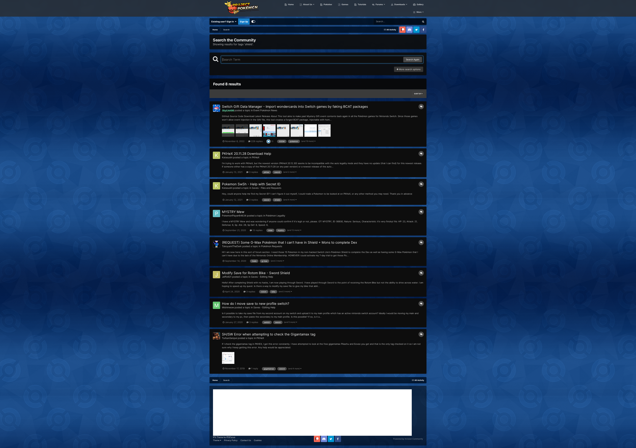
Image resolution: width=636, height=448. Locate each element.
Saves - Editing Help (262, 276)
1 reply (254, 368)
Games (344, 4)
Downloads (399, 4)
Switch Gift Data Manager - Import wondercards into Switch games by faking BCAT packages (295, 107)
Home (291, 4)
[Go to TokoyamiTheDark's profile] (216, 244)
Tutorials (361, 4)
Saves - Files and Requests (266, 187)
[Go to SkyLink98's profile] (216, 108)
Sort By (418, 94)
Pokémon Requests (271, 246)
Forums (379, 4)
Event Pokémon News (265, 110)
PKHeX (255, 157)
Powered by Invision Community (408, 439)
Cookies (258, 440)
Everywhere (410, 21)
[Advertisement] (312, 412)
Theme (216, 440)
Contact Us (245, 440)
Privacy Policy (231, 440)
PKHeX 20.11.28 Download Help (246, 154)
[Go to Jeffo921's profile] (216, 274)
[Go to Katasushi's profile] (216, 155)
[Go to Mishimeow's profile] (216, 305)
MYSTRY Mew (233, 212)
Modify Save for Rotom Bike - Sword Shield (256, 273)
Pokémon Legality (275, 215)
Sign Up (244, 21)
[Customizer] (253, 21)
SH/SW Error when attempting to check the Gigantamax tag (268, 334)
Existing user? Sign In (223, 21)
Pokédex (327, 4)
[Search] (423, 21)
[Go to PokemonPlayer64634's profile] (216, 213)
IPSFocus (230, 437)
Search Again (412, 59)
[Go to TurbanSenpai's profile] (216, 336)
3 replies (253, 172)
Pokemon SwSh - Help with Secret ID (251, 184)
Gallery (420, 4)
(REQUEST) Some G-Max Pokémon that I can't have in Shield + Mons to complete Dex (289, 242)
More (419, 12)
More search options (409, 69)
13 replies (257, 230)
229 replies (256, 141)
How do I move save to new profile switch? (255, 304)
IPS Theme (218, 437)
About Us (307, 4)
